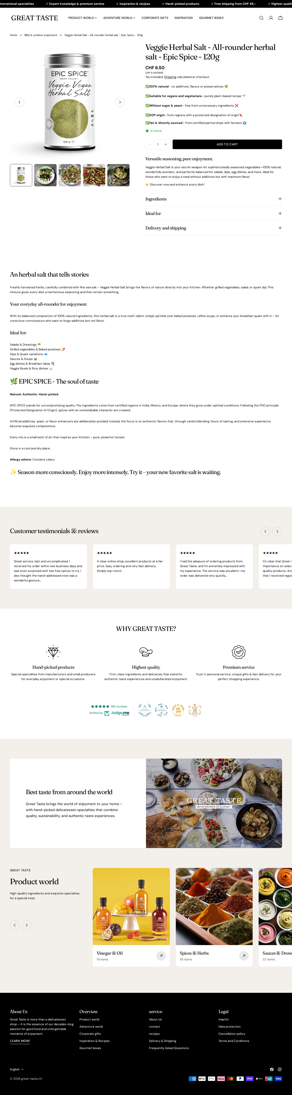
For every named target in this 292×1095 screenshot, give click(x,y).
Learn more (20, 1041)
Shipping (170, 77)
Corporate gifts (90, 1034)
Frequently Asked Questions (169, 1048)
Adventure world (91, 1027)
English (15, 1069)
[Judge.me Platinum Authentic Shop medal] (144, 710)
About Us (155, 1019)
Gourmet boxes (90, 1048)
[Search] (261, 18)
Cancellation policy (232, 1034)
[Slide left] (19, 102)
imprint (224, 1019)
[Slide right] (120, 102)
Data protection (230, 1027)
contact (154, 1027)
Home (13, 35)
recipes (154, 1034)
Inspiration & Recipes (94, 1041)
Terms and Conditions (234, 1041)
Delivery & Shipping (162, 1041)
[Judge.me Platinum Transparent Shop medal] (161, 710)
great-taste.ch (31, 1079)
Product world (89, 1019)
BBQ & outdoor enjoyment (40, 35)
